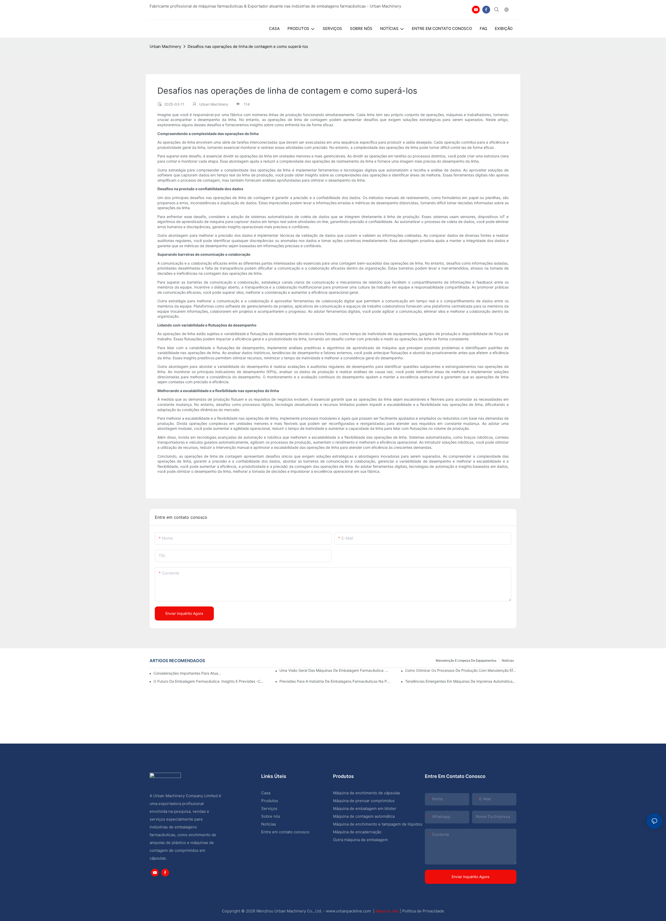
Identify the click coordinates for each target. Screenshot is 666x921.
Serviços (269, 808)
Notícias (508, 660)
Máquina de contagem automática (364, 816)
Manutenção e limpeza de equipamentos (466, 660)
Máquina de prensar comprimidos (364, 800)
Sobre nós (270, 816)
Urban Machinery (165, 46)
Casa (265, 792)
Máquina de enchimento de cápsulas (366, 792)
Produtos (270, 800)
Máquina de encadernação (357, 831)
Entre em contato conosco (285, 831)
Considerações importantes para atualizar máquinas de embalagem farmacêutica (187, 673)
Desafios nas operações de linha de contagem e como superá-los (248, 46)
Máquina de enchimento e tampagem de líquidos (377, 824)
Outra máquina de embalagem (360, 839)
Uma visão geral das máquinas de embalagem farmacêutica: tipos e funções (335, 670)
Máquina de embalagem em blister (364, 808)
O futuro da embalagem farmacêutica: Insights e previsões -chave (209, 681)
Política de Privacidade (423, 911)
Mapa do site (387, 911)
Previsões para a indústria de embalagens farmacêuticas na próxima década (335, 681)
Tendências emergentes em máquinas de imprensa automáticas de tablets (460, 681)
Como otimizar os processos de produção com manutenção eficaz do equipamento (460, 670)
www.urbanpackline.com (349, 911)
